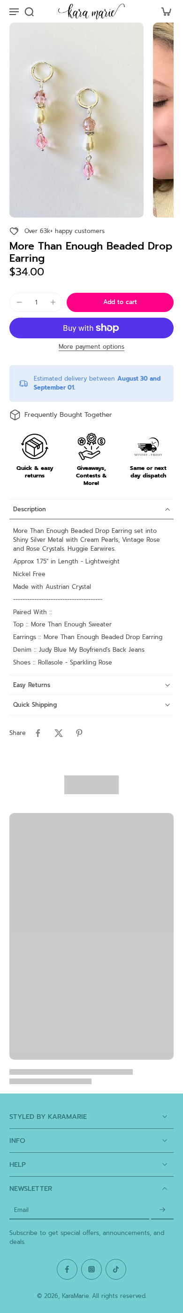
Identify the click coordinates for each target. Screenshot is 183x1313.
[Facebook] (67, 1269)
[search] (29, 11)
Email (21, 1210)
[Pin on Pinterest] (79, 733)
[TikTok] (116, 1269)
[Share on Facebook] (38, 733)
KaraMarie (75, 1295)
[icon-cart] (163, 11)
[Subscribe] (162, 1209)
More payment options (91, 347)
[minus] (19, 302)
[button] (120, 302)
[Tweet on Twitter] (58, 733)
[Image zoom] (76, 120)
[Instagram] (91, 1269)
